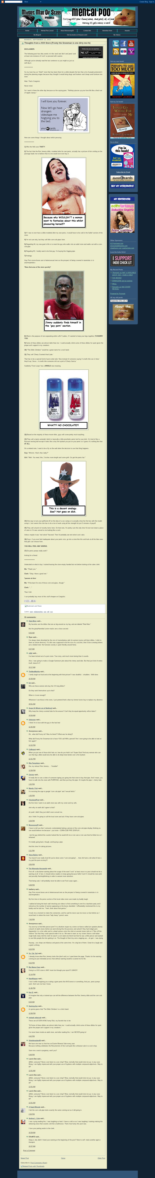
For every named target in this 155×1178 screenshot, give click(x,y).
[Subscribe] (115, 55)
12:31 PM (32, 759)
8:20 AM (32, 1002)
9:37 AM (32, 649)
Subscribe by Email (123, 172)
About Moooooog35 (67, 31)
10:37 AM (32, 1146)
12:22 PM (32, 745)
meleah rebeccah (35, 1018)
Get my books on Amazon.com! (77, 35)
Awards (127, 31)
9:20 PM (32, 949)
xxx (51, 612)
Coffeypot (32, 749)
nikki (30, 653)
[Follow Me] (115, 47)
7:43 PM (32, 919)
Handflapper (33, 979)
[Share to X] (30, 601)
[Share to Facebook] (32, 601)
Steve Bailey (33, 855)
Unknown (32, 720)
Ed (30, 683)
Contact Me (87, 31)
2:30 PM (32, 1114)
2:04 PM (32, 821)
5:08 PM (32, 885)
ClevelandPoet (34, 800)
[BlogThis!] (28, 601)
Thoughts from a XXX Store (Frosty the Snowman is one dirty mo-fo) (57, 43)
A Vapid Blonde (34, 1107)
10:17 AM (32, 667)
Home (27, 31)
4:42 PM (32, 1036)
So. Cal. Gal (33, 953)
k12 (111, 243)
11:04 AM (32, 727)
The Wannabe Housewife (38, 869)
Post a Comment (29, 1150)
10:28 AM (32, 1133)
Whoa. (114, 284)
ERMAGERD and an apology (122, 281)
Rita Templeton (34, 763)
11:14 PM (32, 974)
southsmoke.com (128, 248)
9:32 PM (32, 963)
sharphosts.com (116, 248)
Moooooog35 (34, 825)
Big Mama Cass (34, 967)
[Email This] (25, 601)
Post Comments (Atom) (39, 1163)
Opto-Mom (33, 621)
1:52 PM (32, 784)
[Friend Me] (123, 47)
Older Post (101, 1158)
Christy (31, 775)
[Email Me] (131, 55)
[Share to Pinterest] (34, 601)
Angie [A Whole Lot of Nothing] (40, 708)
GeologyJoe (33, 1006)
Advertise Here (107, 31)
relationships (38, 612)
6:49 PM (32, 1055)
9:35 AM (32, 633)
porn (31, 612)
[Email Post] (24, 609)
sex (45, 612)
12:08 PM (32, 1013)
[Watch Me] (131, 47)
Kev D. (31, 992)
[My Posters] (123, 55)
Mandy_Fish (33, 788)
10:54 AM (32, 715)
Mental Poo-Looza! (47, 31)
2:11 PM (32, 851)
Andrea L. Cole (34, 1118)
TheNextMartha (34, 671)
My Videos (116, 35)
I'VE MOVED (116, 278)
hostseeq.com (118, 243)
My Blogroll (37, 35)
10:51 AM (32, 704)
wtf (48, 612)
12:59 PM (32, 770)
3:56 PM (32, 864)
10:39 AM (32, 679)
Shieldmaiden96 (35, 1040)
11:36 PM (32, 988)
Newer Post (25, 1158)
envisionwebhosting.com (119, 246)
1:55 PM (32, 796)
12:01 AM (32, 1071)
